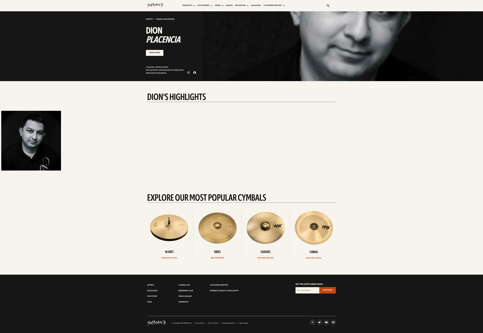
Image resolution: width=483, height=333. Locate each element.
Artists (229, 6)
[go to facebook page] (194, 73)
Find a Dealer (185, 296)
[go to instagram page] (188, 73)
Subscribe (327, 290)
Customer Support (273, 5)
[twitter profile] (319, 322)
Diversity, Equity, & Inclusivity (224, 291)
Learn (217, 5)
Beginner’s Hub (185, 291)
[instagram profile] (312, 322)
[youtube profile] (326, 322)
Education (240, 5)
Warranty (183, 302)
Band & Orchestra (165, 19)
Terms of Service (213, 323)
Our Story (256, 6)
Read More (154, 53)
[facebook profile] (333, 322)
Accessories (203, 5)
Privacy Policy (199, 323)
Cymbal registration (228, 323)
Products (187, 5)
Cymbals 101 (184, 285)
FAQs (149, 302)
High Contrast (243, 323)
